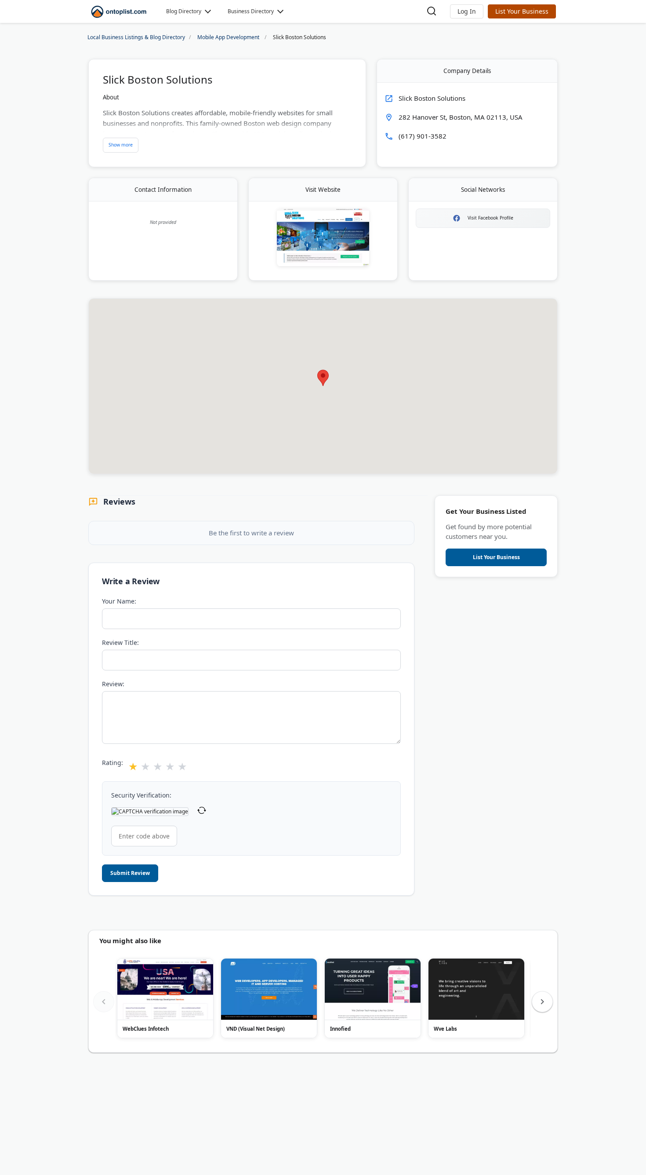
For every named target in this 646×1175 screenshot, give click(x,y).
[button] (466, 11)
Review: (113, 684)
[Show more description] (120, 145)
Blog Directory (183, 11)
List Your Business (521, 11)
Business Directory (251, 11)
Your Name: (119, 601)
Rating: (112, 762)
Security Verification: (141, 795)
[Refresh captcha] (202, 811)
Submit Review (130, 873)
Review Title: (120, 642)
